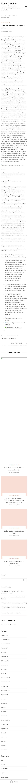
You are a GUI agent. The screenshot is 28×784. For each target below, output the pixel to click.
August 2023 (4, 648)
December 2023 (5, 639)
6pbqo (16, 782)
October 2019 (4, 686)
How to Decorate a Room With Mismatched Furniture (13, 598)
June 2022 (4, 673)
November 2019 (5, 682)
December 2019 (5, 677)
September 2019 (5, 690)
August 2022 (4, 665)
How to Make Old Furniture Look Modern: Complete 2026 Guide (12, 592)
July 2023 (3, 652)
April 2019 (4, 711)
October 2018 (4, 724)
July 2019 (3, 699)
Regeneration (4, 768)
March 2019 (4, 716)
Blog (2, 760)
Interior (3, 764)
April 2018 (4, 745)
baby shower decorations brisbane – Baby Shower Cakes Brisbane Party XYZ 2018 (14, 500)
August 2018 (4, 728)
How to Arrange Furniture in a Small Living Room (13, 608)
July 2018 (3, 733)
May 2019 (3, 707)
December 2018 (5, 720)
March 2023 (4, 656)
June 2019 (4, 703)
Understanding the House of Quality (11, 613)
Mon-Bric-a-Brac (9, 3)
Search (3, 575)
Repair (3, 773)
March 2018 (4, 749)
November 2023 (5, 644)
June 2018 (4, 737)
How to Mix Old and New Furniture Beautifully (14, 603)
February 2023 (5, 661)
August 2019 (4, 694)
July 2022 (3, 669)
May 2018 (3, 741)
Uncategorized (6, 22)
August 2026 (4, 635)
